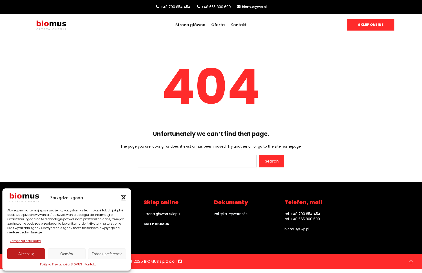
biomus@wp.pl (254, 6)
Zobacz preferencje (107, 254)
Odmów (66, 254)
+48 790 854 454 (175, 6)
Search (272, 161)
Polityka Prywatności (231, 213)
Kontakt (90, 264)
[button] (123, 197)
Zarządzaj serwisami (25, 241)
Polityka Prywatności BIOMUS (61, 264)
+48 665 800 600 (216, 6)
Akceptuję (26, 254)
